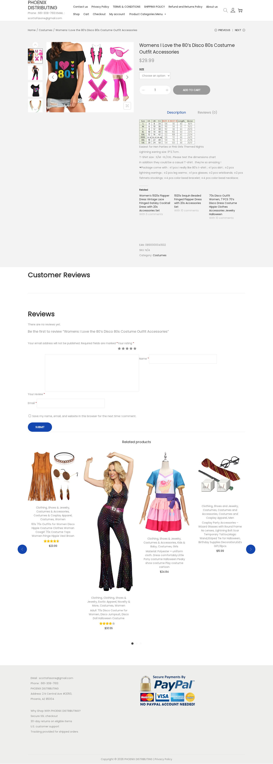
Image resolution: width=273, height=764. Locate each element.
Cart (86, 14)
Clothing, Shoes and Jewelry (220, 506)
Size (141, 69)
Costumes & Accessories (52, 511)
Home (32, 30)
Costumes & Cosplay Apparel (53, 515)
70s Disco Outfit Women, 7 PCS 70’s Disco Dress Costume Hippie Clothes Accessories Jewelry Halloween (223, 205)
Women (60, 519)
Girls (175, 546)
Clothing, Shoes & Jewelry (52, 507)
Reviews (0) (207, 112)
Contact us (80, 7)
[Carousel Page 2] (136, 643)
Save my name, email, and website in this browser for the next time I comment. (84, 416)
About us (212, 7)
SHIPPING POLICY (154, 7)
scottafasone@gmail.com (56, 678)
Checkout (99, 14)
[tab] (176, 112)
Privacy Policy (100, 7)
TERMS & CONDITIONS (126, 7)
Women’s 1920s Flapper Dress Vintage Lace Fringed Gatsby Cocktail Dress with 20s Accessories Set (154, 203)
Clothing (96, 598)
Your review (36, 394)
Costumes (45, 30)
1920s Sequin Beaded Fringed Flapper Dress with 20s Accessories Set (188, 201)
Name (144, 359)
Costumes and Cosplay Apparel (222, 516)
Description (176, 112)
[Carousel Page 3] (140, 643)
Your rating (126, 343)
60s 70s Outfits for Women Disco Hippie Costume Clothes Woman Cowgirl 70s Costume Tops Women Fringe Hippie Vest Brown (53, 530)
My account (117, 14)
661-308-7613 (49, 683)
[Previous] (53, 77)
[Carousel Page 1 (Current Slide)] (132, 643)
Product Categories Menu (146, 14)
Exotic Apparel (107, 602)
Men (231, 518)
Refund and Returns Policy (185, 7)
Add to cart (192, 90)
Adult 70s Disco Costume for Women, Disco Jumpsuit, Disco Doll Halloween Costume (109, 614)
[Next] (127, 77)
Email (32, 403)
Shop (76, 14)
